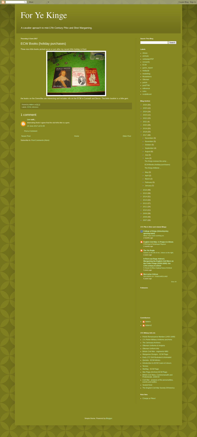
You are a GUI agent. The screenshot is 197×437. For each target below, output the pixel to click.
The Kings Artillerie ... (153, 168)
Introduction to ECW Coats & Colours (156, 363)
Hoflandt (145, 71)
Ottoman (145, 79)
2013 (145, 200)
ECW (29, 107)
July (147, 155)
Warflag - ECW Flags (150, 369)
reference (35, 107)
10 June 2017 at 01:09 (36, 126)
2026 (145, 105)
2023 (145, 115)
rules (144, 91)
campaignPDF (148, 59)
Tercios (145, 366)
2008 (145, 217)
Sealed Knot (147, 385)
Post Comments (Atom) (40, 140)
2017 (145, 135)
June (147, 158)
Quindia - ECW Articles (151, 360)
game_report (147, 68)
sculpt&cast (146, 94)
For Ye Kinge (44, 14)
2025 (145, 108)
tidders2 (148, 325)
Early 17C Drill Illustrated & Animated (156, 357)
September (149, 148)
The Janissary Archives (151, 343)
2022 (145, 118)
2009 (145, 213)
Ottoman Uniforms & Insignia (153, 346)
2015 (145, 193)
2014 (145, 197)
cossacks (146, 62)
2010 (145, 210)
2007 (145, 220)
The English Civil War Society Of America (158, 388)
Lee (28, 120)
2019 (145, 128)
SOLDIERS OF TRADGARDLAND (155, 276)
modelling (146, 74)
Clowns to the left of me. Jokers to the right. (158, 253)
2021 (145, 122)
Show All (173, 281)
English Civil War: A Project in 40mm (158, 242)
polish (144, 83)
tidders (148, 322)
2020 (145, 125)
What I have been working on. (153, 236)
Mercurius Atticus (150, 274)
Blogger (109, 418)
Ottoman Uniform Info (150, 349)
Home (76, 136)
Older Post (127, 136)
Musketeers (147, 77)
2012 (145, 203)
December (149, 138)
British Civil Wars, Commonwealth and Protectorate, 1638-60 (157, 376)
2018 (145, 132)
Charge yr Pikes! (148, 398)
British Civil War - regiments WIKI (155, 351)
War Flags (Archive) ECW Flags (154, 372)
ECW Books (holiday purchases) (157, 165)
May (147, 172)
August (148, 152)
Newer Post (25, 136)
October (148, 145)
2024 (145, 112)
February (148, 182)
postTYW (146, 85)
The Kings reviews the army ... (156, 161)
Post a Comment (30, 131)
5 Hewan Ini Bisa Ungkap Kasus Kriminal (157, 268)
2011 (145, 207)
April (147, 176)
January (148, 186)
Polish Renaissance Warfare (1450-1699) (158, 337)
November (149, 141)
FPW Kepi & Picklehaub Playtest (154, 244)
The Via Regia (149, 250)
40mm (144, 53)
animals (145, 56)
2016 (145, 190)
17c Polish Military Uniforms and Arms (157, 340)
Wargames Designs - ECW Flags (155, 354)
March (147, 179)
